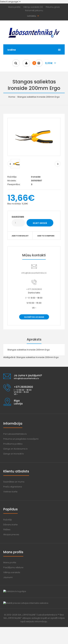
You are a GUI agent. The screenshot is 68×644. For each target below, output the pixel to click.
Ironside (35, 176)
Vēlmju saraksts (11, 572)
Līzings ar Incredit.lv (13, 453)
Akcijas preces (11, 534)
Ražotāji (7, 519)
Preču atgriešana (12, 486)
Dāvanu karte (10, 524)
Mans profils (14, 7)
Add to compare (45, 235)
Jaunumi (8, 577)
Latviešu (31, 16)
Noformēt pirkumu (34, 10)
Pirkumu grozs (53, 7)
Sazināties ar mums (34, 317)
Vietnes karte (10, 491)
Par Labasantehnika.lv (15, 433)
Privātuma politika (12, 443)
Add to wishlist (20, 235)
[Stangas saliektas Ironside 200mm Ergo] (34, 137)
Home (11, 96)
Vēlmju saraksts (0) (33, 7)
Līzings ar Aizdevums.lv (15, 448)
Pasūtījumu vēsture (13, 567)
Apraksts (34, 339)
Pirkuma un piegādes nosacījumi (20, 438)
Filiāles (6, 529)
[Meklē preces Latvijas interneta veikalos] (25, 603)
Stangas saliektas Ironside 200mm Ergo (38, 96)
